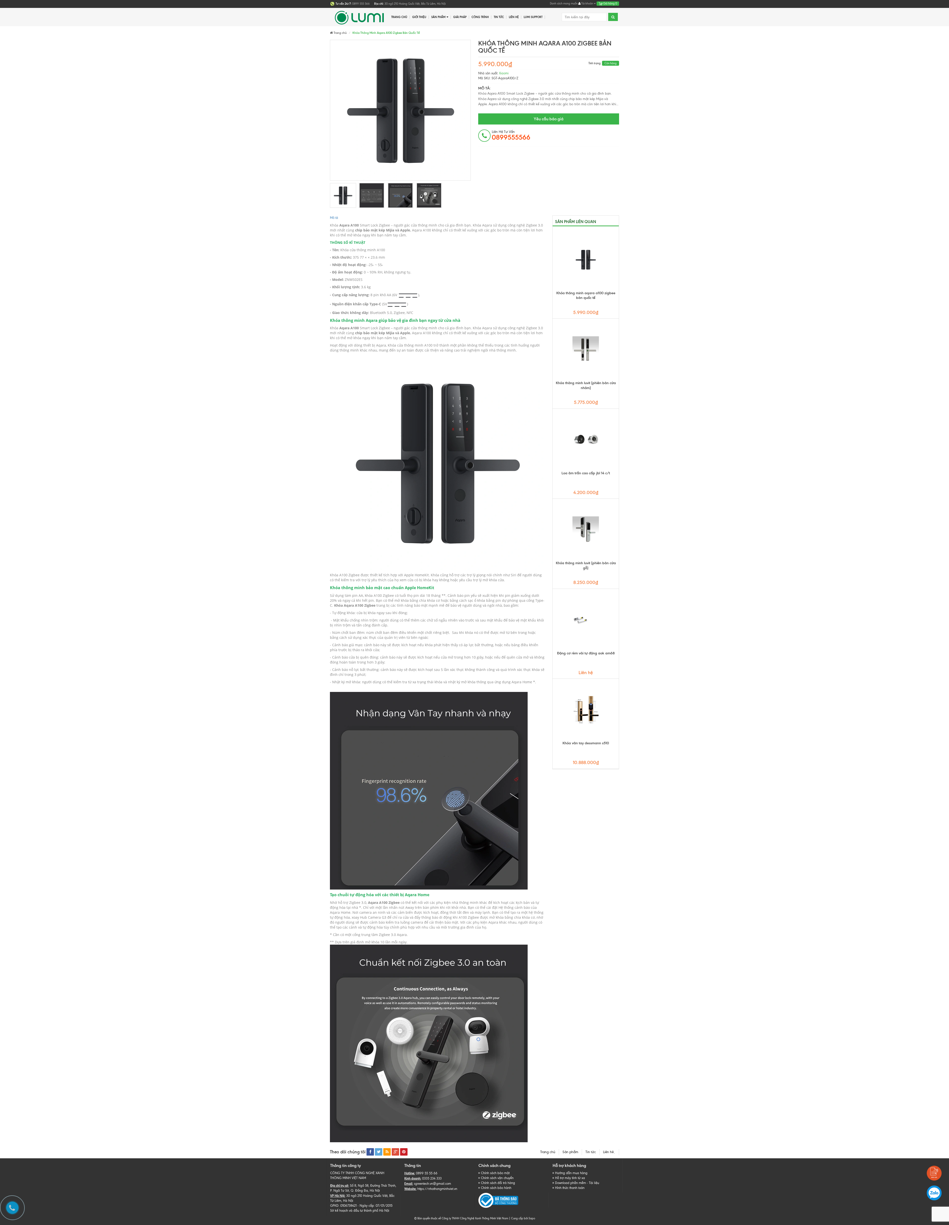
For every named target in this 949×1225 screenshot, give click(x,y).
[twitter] (378, 1152)
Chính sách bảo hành (496, 1188)
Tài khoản (587, 3)
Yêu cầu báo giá (548, 118)
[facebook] (370, 1152)
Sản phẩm (438, 17)
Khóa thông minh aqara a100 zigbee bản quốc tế (585, 295)
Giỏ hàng (610, 3)
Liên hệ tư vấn (511, 135)
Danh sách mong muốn (564, 3)
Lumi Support (533, 17)
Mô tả (334, 218)
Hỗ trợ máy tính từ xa (570, 1178)
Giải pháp (460, 17)
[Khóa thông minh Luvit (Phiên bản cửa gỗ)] (586, 530)
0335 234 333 (432, 1178)
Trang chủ (547, 1152)
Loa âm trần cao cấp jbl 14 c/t (585, 473)
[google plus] (395, 1152)
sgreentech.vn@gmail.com (432, 1183)
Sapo (532, 1218)
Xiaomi (504, 73)
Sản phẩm (570, 1152)
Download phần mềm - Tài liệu (577, 1183)
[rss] (387, 1152)
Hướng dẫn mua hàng (571, 1173)
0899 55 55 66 (426, 1173)
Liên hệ (514, 17)
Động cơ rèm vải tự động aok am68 (586, 653)
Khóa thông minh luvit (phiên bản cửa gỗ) (586, 565)
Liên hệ (609, 1152)
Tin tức (499, 17)
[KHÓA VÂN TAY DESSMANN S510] (586, 710)
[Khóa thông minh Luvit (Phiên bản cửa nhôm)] (586, 349)
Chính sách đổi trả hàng (498, 1183)
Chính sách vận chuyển (497, 1178)
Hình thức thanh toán (569, 1188)
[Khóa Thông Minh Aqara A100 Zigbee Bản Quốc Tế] (343, 195)
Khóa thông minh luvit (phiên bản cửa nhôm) (586, 385)
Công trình (480, 17)
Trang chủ (399, 17)
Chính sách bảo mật (495, 1173)
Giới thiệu (419, 17)
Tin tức (590, 1152)
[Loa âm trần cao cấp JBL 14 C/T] (586, 440)
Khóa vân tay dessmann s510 (585, 743)
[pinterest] (404, 1152)
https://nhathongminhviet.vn (437, 1189)
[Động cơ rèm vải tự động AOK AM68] (586, 620)
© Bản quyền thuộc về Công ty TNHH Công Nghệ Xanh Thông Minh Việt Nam (461, 1218)
